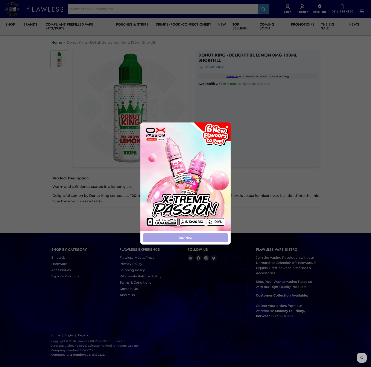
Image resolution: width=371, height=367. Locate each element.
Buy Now (186, 238)
